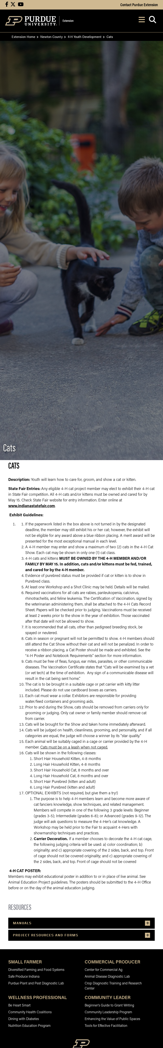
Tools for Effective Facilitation (106, 1026)
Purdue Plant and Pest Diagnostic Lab (36, 983)
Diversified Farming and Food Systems (36, 970)
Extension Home (23, 36)
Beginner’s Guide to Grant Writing (109, 1005)
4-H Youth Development (84, 36)
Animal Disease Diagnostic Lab (107, 976)
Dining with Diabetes (23, 1019)
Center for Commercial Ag (103, 970)
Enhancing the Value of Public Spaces (112, 1019)
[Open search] (152, 20)
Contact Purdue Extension (139, 4)
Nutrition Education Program (29, 1026)
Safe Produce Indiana (23, 976)
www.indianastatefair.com (31, 506)
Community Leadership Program (108, 1012)
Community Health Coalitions (30, 1012)
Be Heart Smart (19, 1005)
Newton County (51, 36)
